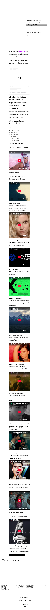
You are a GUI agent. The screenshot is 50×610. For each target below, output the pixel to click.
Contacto (30, 600)
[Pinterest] (32, 31)
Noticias (25, 600)
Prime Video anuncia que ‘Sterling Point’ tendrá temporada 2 (30, 586)
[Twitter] (30, 31)
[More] (37, 31)
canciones (35, 32)
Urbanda (25, 607)
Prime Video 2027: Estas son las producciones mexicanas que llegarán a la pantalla (5, 587)
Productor (39, 32)
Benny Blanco (31, 32)
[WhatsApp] (35, 31)
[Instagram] (45, 4)
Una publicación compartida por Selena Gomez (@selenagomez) (20, 92)
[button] (48, 5)
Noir (25, 606)
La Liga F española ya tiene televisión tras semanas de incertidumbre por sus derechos (45, 582)
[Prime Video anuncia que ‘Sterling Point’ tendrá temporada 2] (31, 575)
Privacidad (20, 600)
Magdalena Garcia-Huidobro (29, 589)
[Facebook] (43, 4)
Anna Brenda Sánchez (5, 590)
